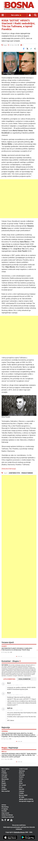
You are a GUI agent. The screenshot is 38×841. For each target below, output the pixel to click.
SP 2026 (21, 797)
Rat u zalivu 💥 (16, 15)
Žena (20, 787)
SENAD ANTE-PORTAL (26, 799)
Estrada (21, 789)
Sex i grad (22, 785)
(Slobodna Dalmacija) (9, 469)
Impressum (5, 813)
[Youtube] (11, 820)
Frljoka (21, 793)
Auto (20, 781)
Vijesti (4, 771)
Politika (4, 773)
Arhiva (4, 805)
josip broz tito (14, 473)
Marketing (5, 807)
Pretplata (5, 809)
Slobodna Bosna (19, 832)
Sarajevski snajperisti (26, 801)
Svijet (3, 787)
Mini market (6, 791)
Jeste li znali (23, 769)
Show (21, 783)
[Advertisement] (19, 198)
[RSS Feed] (2, 820)
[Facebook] (5, 820)
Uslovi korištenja (7, 815)
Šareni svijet (23, 795)
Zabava (21, 791)
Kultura (21, 773)
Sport (3, 781)
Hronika (4, 777)
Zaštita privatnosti (8, 817)
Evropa (4, 785)
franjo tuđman (27, 473)
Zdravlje (22, 775)
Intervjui (4, 775)
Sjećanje (22, 771)
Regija (4, 783)
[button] (34, 53)
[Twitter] (8, 820)
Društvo (4, 789)
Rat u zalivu (5, 769)
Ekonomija (5, 779)
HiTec (21, 779)
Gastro (21, 777)
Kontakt (4, 811)
